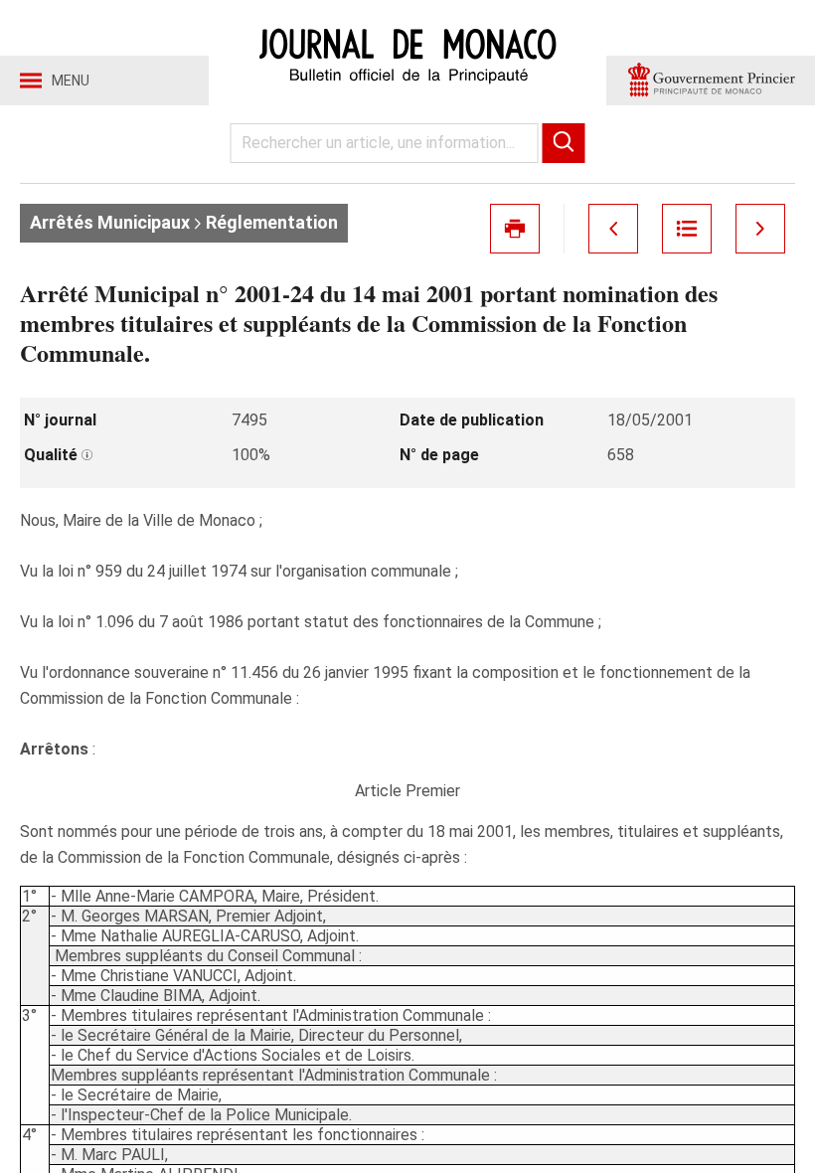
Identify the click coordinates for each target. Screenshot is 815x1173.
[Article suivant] (760, 228)
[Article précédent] (613, 228)
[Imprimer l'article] (515, 228)
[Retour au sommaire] (687, 228)
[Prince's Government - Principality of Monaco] (710, 80)
